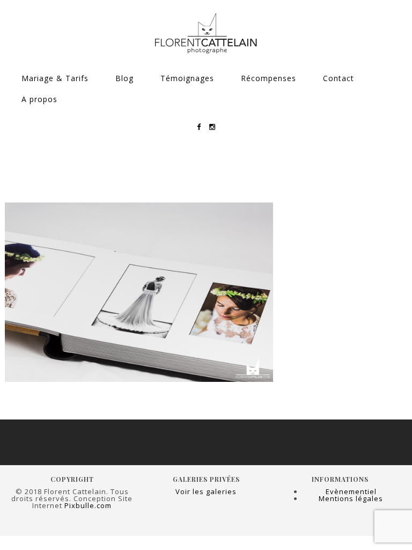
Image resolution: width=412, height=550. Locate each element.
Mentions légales (351, 498)
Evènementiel (351, 491)
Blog (124, 78)
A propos (39, 99)
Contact (338, 78)
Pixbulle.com (88, 505)
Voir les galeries (206, 491)
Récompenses (268, 78)
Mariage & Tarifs (55, 78)
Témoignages (187, 78)
